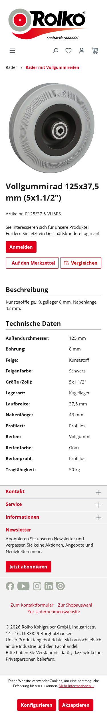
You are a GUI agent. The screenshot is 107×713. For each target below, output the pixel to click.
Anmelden (21, 247)
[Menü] (12, 50)
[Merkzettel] (68, 50)
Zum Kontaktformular (32, 605)
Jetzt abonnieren (28, 567)
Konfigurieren (37, 705)
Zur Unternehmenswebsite (53, 611)
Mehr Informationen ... (76, 685)
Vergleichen (84, 263)
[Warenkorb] (94, 50)
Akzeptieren (76, 705)
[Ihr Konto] (81, 50)
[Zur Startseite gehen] (53, 23)
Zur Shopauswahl (75, 605)
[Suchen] (55, 50)
